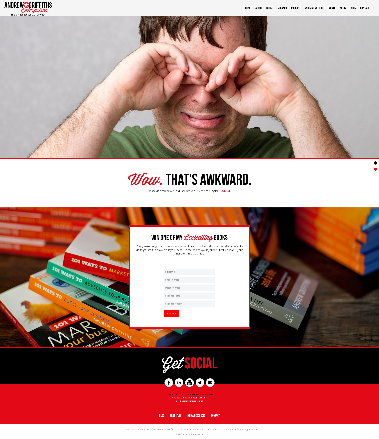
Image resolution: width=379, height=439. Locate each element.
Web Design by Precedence (189, 434)
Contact (364, 8)
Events (331, 8)
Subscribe (171, 313)
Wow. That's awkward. (376, 169)
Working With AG (314, 8)
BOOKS (269, 8)
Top (375, 162)
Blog (353, 8)
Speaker (282, 8)
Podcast (295, 8)
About (258, 8)
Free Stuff (176, 415)
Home (248, 8)
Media (343, 8)
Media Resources (196, 415)
